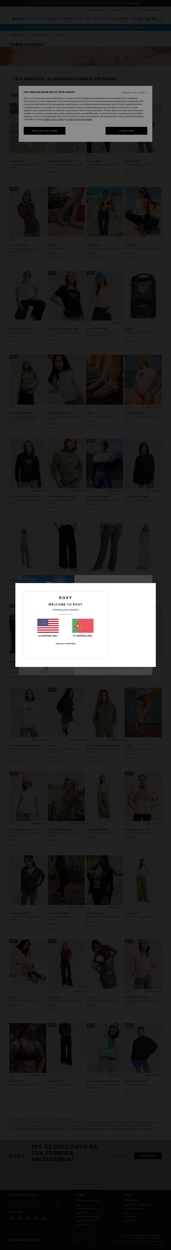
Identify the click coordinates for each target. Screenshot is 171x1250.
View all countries (65, 643)
